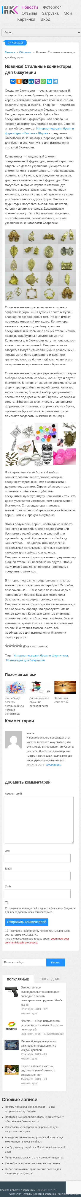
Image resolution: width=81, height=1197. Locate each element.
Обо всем (25, 52)
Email (8, 868)
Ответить (53, 765)
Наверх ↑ (75, 1193)
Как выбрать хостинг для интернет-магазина (32, 1163)
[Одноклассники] (19, 81)
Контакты (63, 1193)
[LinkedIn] (31, 81)
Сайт (8, 886)
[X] (25, 81)
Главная (10, 52)
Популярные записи (18, 980)
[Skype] (49, 81)
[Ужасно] (6, 645)
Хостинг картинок (45, 1193)
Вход (45, 19)
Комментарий (13, 793)
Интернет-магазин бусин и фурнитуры (40, 655)
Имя (7, 850)
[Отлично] (20, 645)
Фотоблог (52, 7)
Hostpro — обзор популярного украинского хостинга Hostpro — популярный (42, 1025)
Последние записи (50, 980)
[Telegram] (55, 81)
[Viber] (37, 81)
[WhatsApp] (43, 81)
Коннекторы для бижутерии (25, 660)
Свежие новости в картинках (17, 1190)
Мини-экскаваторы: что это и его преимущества (34, 1157)
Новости (30, 7)
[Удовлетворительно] (13, 645)
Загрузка (50, 13)
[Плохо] (10, 645)
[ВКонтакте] (13, 81)
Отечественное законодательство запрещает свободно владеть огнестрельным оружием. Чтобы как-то (42, 996)
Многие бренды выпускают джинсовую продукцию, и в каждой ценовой (38, 1046)
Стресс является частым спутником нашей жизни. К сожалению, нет (38, 1070)
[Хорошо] (17, 645)
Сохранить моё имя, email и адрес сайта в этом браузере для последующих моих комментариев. (40, 910)
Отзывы (29, 13)
